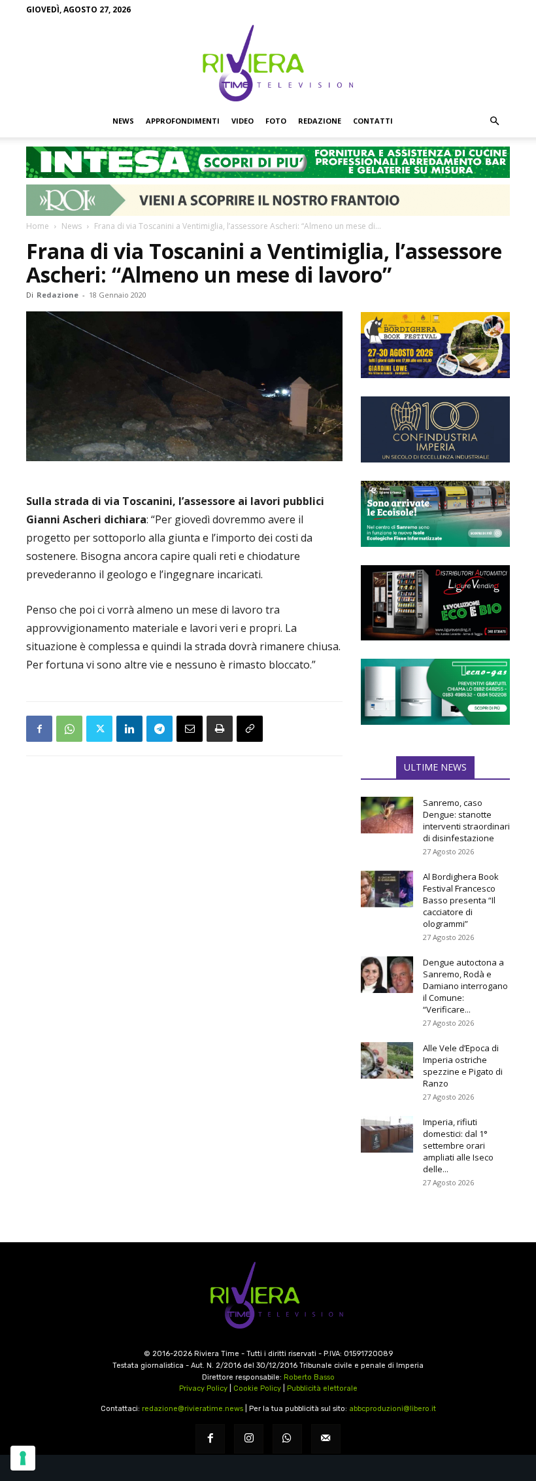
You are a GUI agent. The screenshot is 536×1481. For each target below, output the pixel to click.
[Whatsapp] (287, 1439)
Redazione (319, 121)
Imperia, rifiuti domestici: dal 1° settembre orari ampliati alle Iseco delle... (458, 1145)
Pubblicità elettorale (322, 1388)
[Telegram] (159, 729)
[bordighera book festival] (435, 345)
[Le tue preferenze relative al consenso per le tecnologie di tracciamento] (22, 1458)
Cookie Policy (257, 1388)
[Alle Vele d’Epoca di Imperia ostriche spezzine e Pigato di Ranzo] (387, 1060)
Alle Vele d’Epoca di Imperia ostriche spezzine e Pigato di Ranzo (463, 1065)
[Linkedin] (129, 729)
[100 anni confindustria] (435, 429)
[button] (494, 121)
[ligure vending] (435, 602)
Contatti (373, 121)
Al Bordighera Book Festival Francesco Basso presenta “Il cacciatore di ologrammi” (461, 900)
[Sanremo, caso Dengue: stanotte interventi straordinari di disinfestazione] (387, 815)
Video (242, 121)
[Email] (189, 729)
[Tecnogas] (435, 692)
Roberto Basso (309, 1377)
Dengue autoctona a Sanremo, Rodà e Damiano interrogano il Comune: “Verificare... (465, 985)
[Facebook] (39, 729)
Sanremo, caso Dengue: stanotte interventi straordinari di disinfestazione (466, 820)
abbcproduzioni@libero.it (392, 1408)
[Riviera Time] (268, 63)
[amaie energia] (435, 514)
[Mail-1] (326, 1439)
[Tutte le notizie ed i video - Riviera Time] (268, 1295)
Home (37, 226)
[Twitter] (99, 729)
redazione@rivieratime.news (192, 1408)
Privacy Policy (203, 1388)
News (123, 121)
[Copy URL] (250, 729)
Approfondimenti (183, 121)
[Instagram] (248, 1439)
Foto (275, 121)
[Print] (220, 729)
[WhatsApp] (69, 729)
